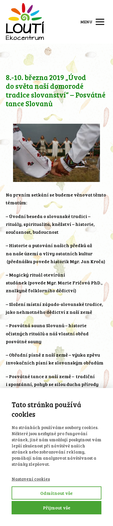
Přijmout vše (56, 507)
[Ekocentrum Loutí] (25, 22)
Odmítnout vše (56, 493)
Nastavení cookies (31, 479)
